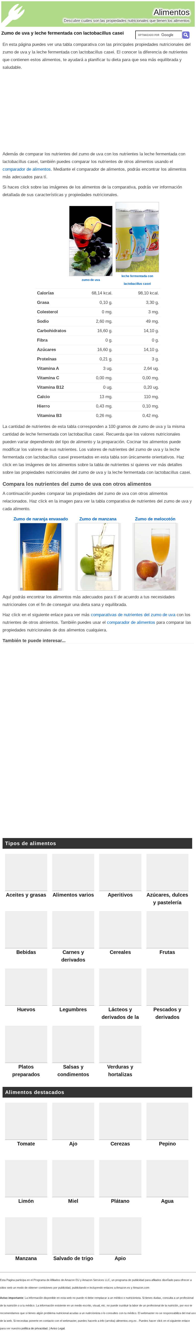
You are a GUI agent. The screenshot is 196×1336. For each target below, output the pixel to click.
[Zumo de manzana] (98, 556)
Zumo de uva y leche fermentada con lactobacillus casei (62, 33)
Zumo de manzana (97, 519)
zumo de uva (91, 280)
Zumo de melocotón (155, 519)
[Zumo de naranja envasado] (41, 556)
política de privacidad (34, 1328)
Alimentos (172, 12)
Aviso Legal (57, 1328)
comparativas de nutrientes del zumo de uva (133, 614)
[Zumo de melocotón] (155, 557)
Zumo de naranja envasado (41, 519)
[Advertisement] (97, 109)
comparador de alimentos (27, 169)
